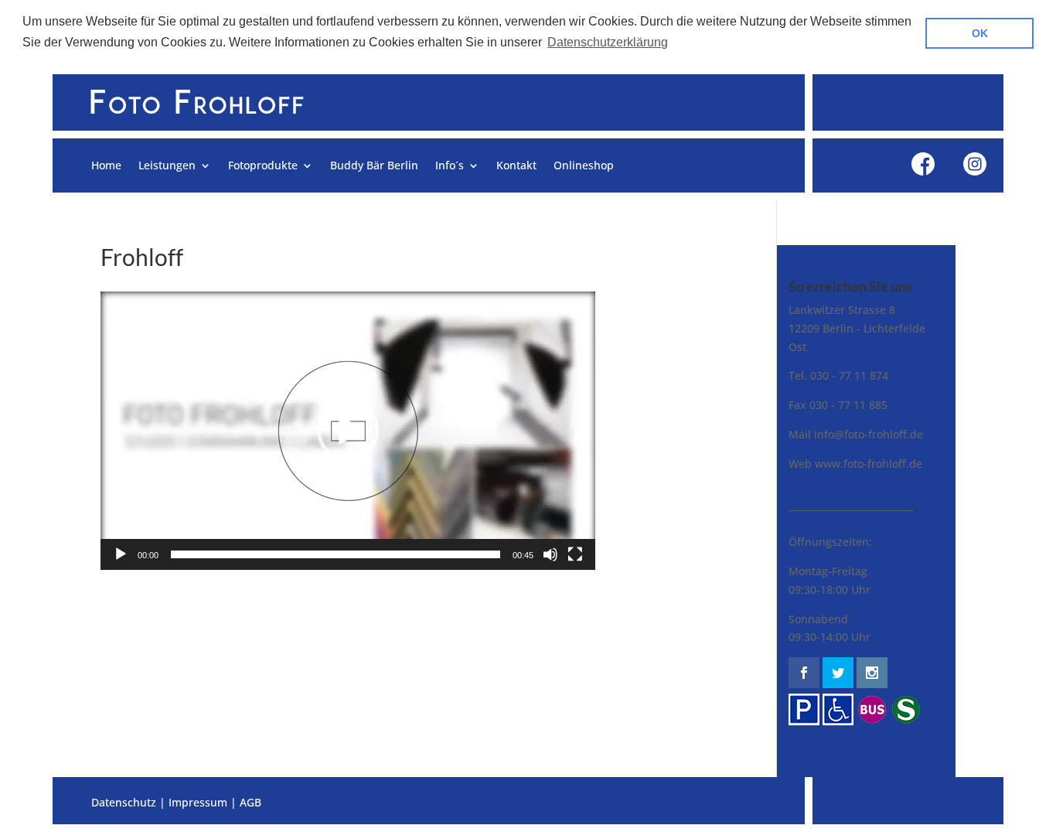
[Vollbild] (575, 554)
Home (106, 166)
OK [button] (980, 33)
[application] (347, 431)
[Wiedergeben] (120, 554)
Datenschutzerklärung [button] (607, 42)
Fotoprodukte (263, 166)
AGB (250, 802)
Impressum (198, 802)
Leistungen (167, 166)
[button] (348, 431)
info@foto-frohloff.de (868, 434)
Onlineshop (584, 166)
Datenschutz (123, 802)
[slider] (335, 554)
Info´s (449, 166)
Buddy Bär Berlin (374, 166)
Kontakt (516, 166)
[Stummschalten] (550, 554)
